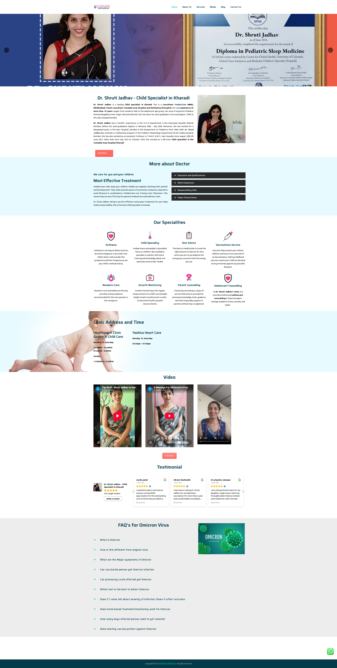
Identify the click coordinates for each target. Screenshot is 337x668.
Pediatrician (180, 104)
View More (169, 456)
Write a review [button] (113, 499)
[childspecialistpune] (102, 7)
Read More (102, 153)
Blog (223, 7)
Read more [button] (140, 502)
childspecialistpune (168, 664)
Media (213, 7)
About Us (186, 7)
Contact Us (235, 7)
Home (174, 7)
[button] (243, 492)
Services (201, 7)
